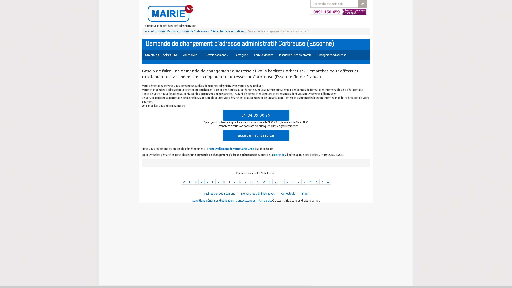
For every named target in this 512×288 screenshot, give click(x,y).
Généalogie (288, 193)
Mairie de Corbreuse (194, 31)
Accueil (149, 31)
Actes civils (190, 55)
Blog (305, 193)
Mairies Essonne (168, 31)
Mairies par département (219, 193)
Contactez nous (246, 200)
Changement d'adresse (332, 55)
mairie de (279, 154)
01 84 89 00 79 (255, 115)
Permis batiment (216, 55)
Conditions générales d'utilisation (213, 200)
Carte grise (241, 55)
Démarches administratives (227, 31)
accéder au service (256, 135)
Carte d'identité (263, 55)
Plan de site (265, 200)
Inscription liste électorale (295, 55)
